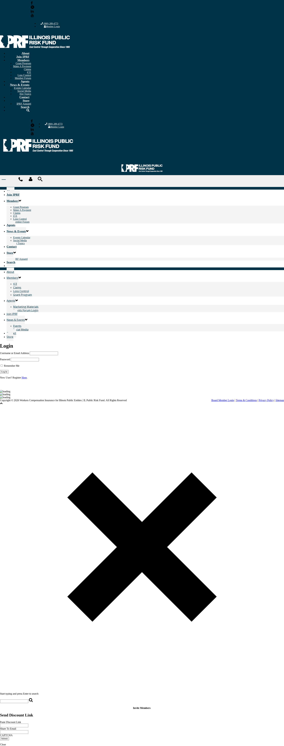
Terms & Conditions (246, 400)
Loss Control (24, 75)
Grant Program (23, 63)
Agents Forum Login (25, 310)
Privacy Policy (266, 400)
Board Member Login (222, 400)
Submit (4, 738)
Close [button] (3, 744)
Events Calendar (22, 88)
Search (25, 107)
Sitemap (280, 400)
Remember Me (11, 365)
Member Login (53, 26)
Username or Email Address (14, 353)
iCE (29, 72)
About (25, 53)
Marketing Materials (25, 307)
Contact (24, 97)
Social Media (24, 91)
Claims (27, 69)
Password (5, 359)
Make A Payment (22, 66)
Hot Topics (19, 243)
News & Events (19, 84)
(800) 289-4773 (50, 23)
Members (23, 60)
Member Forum (21, 221)
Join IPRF (22, 56)
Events (17, 326)
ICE (15, 284)
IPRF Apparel (20, 259)
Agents (25, 81)
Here (24, 377)
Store (26, 100)
